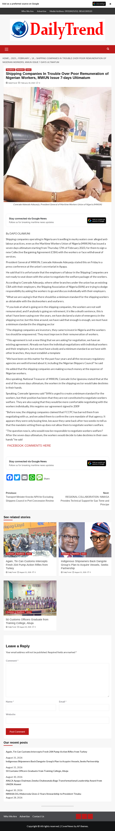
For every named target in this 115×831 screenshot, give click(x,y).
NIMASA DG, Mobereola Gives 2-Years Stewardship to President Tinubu (43, 793)
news (28, 70)
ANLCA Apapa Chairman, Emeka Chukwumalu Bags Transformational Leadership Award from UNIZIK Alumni (54, 782)
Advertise (41, 11)
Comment (12, 660)
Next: (85, 499)
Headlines (11, 70)
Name (10, 701)
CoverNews (67, 826)
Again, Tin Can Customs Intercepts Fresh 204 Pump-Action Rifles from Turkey (27, 565)
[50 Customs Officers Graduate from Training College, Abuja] (30, 598)
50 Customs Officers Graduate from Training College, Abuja (27, 621)
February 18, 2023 (28, 83)
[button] (7, 49)
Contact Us (38, 816)
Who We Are (27, 11)
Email (62, 701)
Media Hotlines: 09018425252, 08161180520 (71, 11)
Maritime (20, 70)
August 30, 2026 (25, 627)
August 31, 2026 (25, 572)
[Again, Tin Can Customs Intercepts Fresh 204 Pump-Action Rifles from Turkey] (30, 539)
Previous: (30, 497)
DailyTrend (12, 83)
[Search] (108, 49)
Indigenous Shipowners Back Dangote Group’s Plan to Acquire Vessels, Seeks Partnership (84, 565)
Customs (10, 554)
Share (47, 478)
